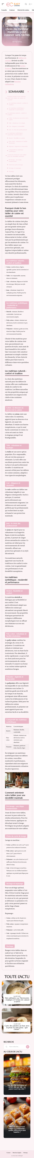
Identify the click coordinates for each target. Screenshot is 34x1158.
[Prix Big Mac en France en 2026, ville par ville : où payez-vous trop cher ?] (17, 1074)
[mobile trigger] (3, 4)
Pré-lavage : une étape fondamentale (15, 160)
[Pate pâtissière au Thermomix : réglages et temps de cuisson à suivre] (17, 993)
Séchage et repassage (15, 168)
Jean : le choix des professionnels (18, 130)
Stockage (11, 171)
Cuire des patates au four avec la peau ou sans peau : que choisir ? (17, 1027)
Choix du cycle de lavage (16, 165)
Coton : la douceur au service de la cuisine (18, 118)
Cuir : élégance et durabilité (16, 126)
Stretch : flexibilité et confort (17, 138)
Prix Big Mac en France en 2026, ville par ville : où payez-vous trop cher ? (17, 1087)
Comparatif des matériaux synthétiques (16, 150)
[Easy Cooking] (13, 4)
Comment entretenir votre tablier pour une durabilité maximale (16, 155)
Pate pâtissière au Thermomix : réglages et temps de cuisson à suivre (17, 1000)
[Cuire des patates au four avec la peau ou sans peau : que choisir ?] (17, 1021)
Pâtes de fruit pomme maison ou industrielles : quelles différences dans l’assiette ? (17, 1129)
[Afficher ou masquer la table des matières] (26, 92)
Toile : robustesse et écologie (17, 123)
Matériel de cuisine (17, 21)
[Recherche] (26, 4)
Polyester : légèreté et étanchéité (18, 146)
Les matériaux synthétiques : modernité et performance (17, 109)
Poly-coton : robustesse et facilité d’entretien (18, 142)
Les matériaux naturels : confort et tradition (18, 104)
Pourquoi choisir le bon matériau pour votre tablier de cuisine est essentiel (16, 98)
